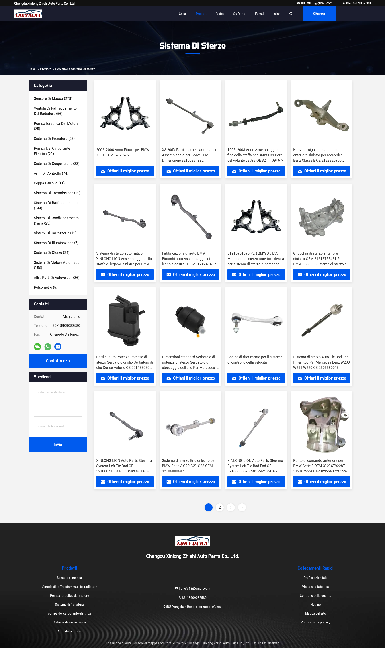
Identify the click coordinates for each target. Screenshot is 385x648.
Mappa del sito (315, 613)
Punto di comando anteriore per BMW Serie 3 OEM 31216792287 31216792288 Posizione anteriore (320, 465)
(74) (51, 173)
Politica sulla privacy (315, 622)
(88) (56, 163)
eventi (259, 14)
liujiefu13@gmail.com (317, 3)
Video (220, 14)
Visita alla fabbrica (315, 587)
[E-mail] (58, 347)
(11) (49, 183)
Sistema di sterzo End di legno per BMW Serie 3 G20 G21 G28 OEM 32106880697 (189, 465)
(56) (55, 111)
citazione (319, 13)
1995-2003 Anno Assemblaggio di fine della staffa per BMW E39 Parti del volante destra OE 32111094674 (255, 155)
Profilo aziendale (315, 578)
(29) (57, 193)
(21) (52, 151)
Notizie (316, 604)
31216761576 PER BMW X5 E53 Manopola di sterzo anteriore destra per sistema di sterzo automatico (255, 258)
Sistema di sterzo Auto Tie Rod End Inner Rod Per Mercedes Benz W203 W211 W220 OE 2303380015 (321, 362)
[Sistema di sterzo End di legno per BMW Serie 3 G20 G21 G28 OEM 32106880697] (190, 424)
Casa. (183, 14)
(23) (54, 139)
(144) (56, 205)
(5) (45, 287)
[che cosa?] (47, 346)
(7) (56, 243)
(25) (56, 126)
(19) (55, 233)
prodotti (46, 69)
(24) (51, 253)
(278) (53, 98)
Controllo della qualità (315, 595)
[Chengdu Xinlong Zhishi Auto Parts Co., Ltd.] (28, 13)
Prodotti (201, 14)
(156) (57, 265)
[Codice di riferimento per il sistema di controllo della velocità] (256, 321)
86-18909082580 (358, 3)
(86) (56, 278)
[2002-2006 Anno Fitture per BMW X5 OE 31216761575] (125, 113)
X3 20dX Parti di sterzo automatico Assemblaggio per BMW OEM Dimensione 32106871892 (189, 155)
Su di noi (239, 14)
